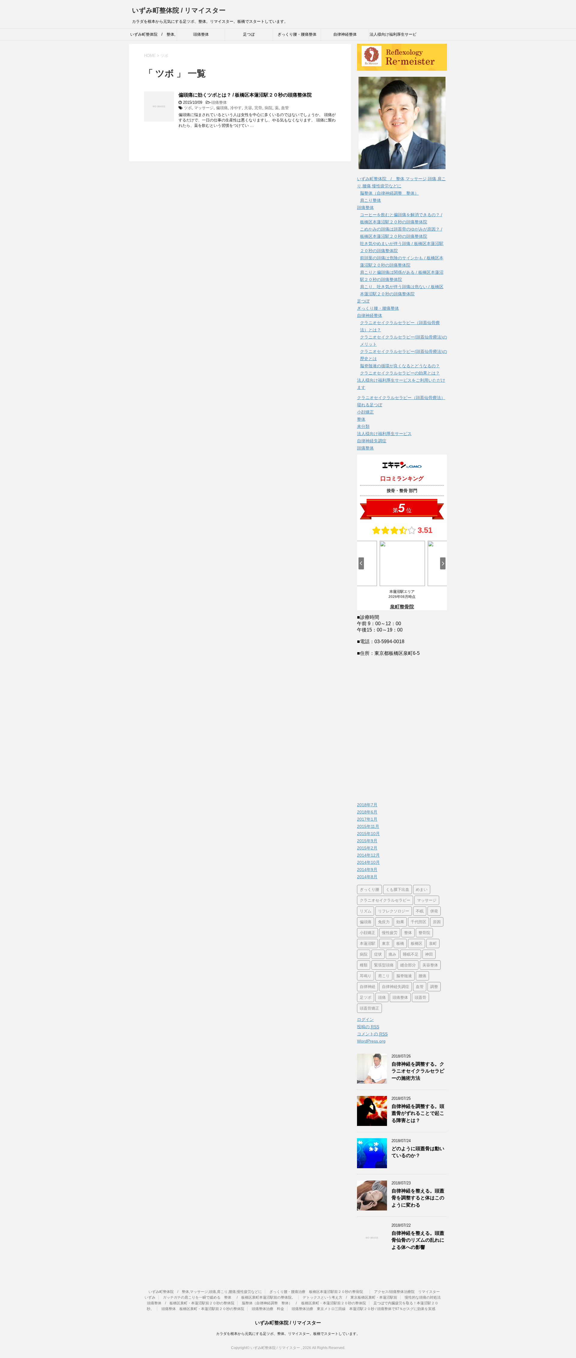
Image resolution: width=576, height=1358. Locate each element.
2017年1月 (367, 819)
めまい (422, 889)
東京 (386, 943)
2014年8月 (367, 876)
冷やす (236, 108)
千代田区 (418, 922)
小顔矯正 (365, 412)
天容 (248, 108)
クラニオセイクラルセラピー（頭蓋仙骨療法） (401, 397)
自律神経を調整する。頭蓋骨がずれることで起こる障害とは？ (418, 1113)
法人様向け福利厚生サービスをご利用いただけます (393, 36)
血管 (285, 108)
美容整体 (430, 965)
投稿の (368, 1026)
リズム (365, 911)
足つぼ (249, 34)
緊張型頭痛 (384, 965)
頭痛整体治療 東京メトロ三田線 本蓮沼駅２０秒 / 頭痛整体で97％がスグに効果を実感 (363, 1309)
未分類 (363, 426)
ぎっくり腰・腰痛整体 (297, 34)
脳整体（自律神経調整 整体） (389, 193)
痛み (392, 954)
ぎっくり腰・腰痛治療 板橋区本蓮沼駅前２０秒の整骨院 (318, 1292)
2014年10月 (368, 862)
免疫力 (384, 922)
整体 (361, 419)
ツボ (188, 108)
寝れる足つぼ (369, 404)
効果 (400, 922)
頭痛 (382, 997)
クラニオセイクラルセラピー (385, 900)
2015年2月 (367, 848)
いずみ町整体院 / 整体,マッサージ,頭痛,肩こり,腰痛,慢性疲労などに (153, 36)
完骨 (258, 108)
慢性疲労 (390, 932)
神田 (429, 954)
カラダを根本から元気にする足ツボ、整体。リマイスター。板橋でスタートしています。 (288, 1334)
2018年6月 (367, 812)
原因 (437, 922)
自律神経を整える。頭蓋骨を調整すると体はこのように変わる (418, 1197)
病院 (268, 108)
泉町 (433, 943)
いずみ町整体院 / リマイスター (179, 10)
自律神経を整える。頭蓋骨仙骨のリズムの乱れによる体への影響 (418, 1240)
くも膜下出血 (397, 889)
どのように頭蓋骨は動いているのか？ (418, 1152)
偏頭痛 (222, 108)
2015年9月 (367, 840)
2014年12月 (368, 855)
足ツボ (365, 997)
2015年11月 (368, 826)
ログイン (365, 1019)
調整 (434, 986)
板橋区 (416, 943)
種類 (364, 965)
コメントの (372, 1033)
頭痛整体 (201, 34)
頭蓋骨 (420, 997)
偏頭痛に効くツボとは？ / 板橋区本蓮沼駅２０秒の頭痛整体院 (245, 94)
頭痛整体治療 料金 (268, 1309)
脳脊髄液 (404, 976)
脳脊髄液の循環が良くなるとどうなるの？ (400, 365)
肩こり (384, 976)
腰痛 (422, 976)
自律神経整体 (345, 34)
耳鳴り (365, 976)
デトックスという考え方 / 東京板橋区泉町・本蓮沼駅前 (350, 1297)
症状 (378, 954)
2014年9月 (367, 869)
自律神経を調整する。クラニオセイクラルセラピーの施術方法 (418, 1071)
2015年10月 (368, 833)
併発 (434, 911)
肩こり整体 (370, 200)
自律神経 (367, 986)
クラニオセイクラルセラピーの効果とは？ (400, 373)
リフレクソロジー (393, 911)
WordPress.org (371, 1041)
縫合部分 (408, 965)
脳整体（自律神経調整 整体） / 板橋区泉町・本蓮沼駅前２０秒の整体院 (304, 1303)
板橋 (400, 943)
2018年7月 (367, 804)
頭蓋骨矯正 (369, 1008)
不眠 (420, 911)
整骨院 (424, 932)
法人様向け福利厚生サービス (384, 433)
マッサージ (204, 108)
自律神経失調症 (371, 440)
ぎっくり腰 (369, 889)
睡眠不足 (410, 954)
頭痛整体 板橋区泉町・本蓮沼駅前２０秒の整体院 (202, 1309)
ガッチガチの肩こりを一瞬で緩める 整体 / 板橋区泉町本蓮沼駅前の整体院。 (229, 1297)
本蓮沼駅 (367, 943)
